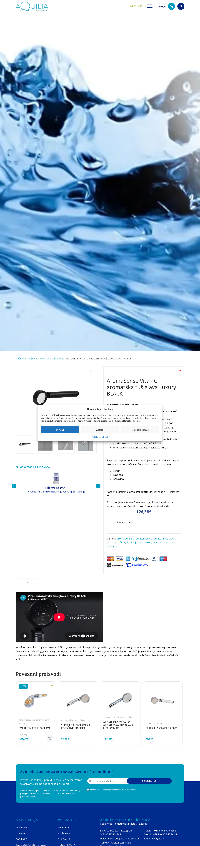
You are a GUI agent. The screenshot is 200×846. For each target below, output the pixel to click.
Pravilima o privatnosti (126, 789)
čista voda (112, 542)
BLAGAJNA (64, 839)
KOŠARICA (64, 833)
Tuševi (31, 358)
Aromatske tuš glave (50, 358)
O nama (21, 833)
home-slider (42, 720)
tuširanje (165, 542)
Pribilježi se (149, 780)
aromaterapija (141, 538)
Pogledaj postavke (140, 429)
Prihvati (60, 429)
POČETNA (22, 827)
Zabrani (100, 429)
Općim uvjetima (108, 789)
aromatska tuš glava (163, 538)
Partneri (22, 839)
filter (122, 542)
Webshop (136, 6)
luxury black (152, 542)
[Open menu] (150, 6)
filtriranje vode (134, 542)
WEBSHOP (64, 827)
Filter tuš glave (27, 720)
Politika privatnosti (100, 437)
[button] (167, 6)
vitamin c (112, 546)
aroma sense (124, 538)
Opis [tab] (27, 582)
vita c (175, 542)
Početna (21, 358)
